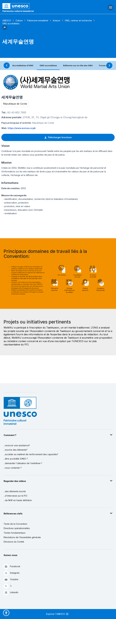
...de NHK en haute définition (18, 500)
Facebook (15, 566)
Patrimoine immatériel (37, 20)
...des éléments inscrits (15, 491)
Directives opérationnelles (17, 528)
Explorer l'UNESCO (56, 614)
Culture (19, 20)
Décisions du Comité (14, 541)
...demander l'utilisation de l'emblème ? (23, 463)
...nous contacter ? (13, 467)
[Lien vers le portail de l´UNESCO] (38, 6)
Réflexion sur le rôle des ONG (78, 65)
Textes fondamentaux (15, 532)
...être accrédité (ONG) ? (16, 458)
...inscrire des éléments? (15, 449)
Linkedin (14, 592)
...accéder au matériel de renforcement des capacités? (31, 454)
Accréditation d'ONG (22, 65)
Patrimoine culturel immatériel (18, 11)
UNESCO (6, 20)
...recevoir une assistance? (17, 445)
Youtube (14, 579)
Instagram (14, 573)
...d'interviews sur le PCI (15, 495)
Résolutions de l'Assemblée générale (22, 537)
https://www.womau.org (21, 128)
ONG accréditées (48, 65)
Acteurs (56, 20)
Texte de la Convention (15, 524)
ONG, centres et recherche (78, 20)
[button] (4, 29)
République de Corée (15, 103)
